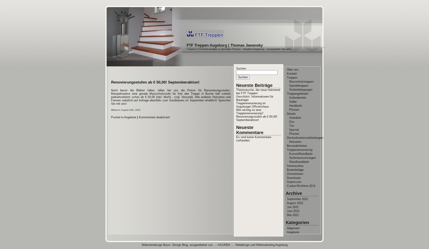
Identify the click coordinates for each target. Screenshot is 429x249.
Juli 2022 (293, 207)
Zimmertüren (295, 174)
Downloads (294, 178)
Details (291, 113)
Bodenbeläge (295, 169)
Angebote (130, 117)
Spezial (294, 129)
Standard (295, 117)
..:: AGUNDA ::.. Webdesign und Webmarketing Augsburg (251, 245)
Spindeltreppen (298, 85)
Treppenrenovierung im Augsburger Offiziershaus (252, 105)
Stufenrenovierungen (302, 157)
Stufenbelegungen (300, 89)
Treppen (292, 77)
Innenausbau (295, 165)
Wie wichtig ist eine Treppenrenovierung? (249, 111)
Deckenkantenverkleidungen (305, 137)
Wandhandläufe (299, 161)
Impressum (294, 182)
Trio (291, 125)
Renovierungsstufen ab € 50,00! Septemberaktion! (155, 82)
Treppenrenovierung (299, 149)
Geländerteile (297, 97)
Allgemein (293, 228)
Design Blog (180, 245)
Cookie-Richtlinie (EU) (301, 186)
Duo (291, 121)
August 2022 (295, 203)
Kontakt (292, 73)
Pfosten (294, 109)
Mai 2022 (293, 215)
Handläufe (295, 105)
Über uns (293, 69)
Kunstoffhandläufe (301, 153)
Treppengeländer (297, 93)
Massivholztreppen (301, 81)
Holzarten (295, 141)
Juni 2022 (293, 211)
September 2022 (297, 199)
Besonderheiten (297, 145)
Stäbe (293, 101)
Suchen (241, 68)
